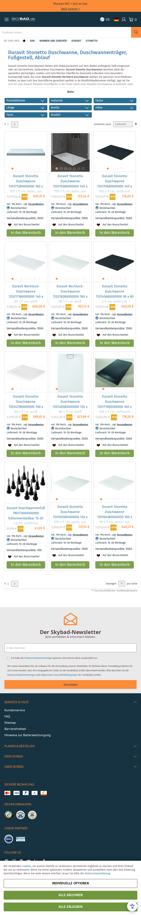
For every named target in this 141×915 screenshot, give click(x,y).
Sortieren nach (102, 124)
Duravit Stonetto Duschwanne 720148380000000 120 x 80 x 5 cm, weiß (70, 404)
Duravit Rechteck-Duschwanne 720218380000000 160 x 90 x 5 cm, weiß (70, 294)
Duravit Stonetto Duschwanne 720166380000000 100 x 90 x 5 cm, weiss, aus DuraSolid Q (114, 517)
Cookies (26, 866)
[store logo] (23, 19)
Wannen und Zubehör (53, 41)
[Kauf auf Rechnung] (44, 793)
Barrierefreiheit (15, 729)
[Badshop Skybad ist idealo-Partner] (8, 839)
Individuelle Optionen (70, 883)
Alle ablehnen (71, 895)
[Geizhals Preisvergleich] (20, 839)
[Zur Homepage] (24, 41)
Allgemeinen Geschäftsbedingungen (59, 674)
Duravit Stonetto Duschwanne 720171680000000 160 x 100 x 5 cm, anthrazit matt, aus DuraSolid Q (114, 407)
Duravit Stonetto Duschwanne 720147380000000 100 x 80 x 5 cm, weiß (26, 404)
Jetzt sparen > (70, 8)
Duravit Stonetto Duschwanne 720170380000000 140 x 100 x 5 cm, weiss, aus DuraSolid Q (70, 186)
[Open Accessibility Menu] (132, 906)
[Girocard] (35, 793)
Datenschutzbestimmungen (38, 658)
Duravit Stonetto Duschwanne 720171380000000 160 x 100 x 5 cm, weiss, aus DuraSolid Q (26, 186)
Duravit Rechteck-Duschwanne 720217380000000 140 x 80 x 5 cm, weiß (26, 294)
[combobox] (65, 32)
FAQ (7, 716)
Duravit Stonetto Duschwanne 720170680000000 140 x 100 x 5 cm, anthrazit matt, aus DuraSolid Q (114, 186)
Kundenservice (14, 710)
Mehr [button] (70, 92)
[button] (6, 19)
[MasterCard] (7, 793)
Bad (33, 41)
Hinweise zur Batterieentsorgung (27, 735)
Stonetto (92, 41)
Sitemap (10, 723)
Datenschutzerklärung (97, 874)
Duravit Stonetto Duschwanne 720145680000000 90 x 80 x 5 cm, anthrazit (115, 294)
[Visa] (16, 793)
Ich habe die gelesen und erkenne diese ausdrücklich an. (54, 658)
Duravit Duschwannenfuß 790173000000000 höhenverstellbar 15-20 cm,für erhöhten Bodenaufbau (26, 518)
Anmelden (71, 685)
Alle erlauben (70, 906)
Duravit (76, 41)
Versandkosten (36, 204)
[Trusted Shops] (8, 815)
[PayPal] (26, 793)
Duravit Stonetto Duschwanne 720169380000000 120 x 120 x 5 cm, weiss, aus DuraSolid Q (70, 517)
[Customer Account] (124, 19)
